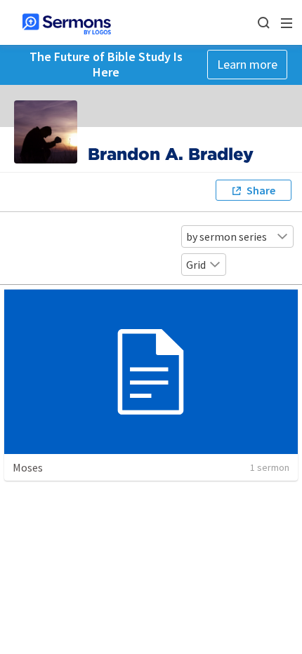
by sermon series (226, 236)
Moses (28, 467)
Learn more (247, 64)
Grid (196, 265)
